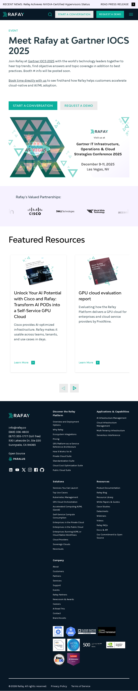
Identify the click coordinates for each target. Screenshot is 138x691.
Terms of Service (80, 686)
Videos (100, 520)
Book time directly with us (28, 81)
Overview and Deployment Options (66, 423)
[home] (13, 14)
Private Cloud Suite (62, 456)
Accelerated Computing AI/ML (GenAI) (67, 508)
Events (56, 590)
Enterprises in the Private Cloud (68, 522)
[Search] (50, 14)
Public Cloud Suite (62, 470)
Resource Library (105, 497)
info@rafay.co (17, 427)
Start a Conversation (74, 14)
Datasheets (102, 511)
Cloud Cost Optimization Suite (68, 465)
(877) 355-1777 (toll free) (25, 436)
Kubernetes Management (65, 497)
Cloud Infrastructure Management (107, 424)
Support (57, 585)
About (56, 566)
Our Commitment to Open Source (109, 536)
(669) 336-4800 (19, 432)
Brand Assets (59, 618)
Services (57, 580)
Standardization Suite (63, 461)
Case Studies (103, 506)
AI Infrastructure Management (111, 418)
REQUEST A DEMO (110, 14)
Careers (57, 604)
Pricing (56, 439)
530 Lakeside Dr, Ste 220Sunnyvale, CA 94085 (25, 442)
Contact (57, 613)
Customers (58, 571)
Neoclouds (58, 549)
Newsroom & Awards (63, 599)
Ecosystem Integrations (65, 434)
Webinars (101, 516)
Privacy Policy (59, 686)
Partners (57, 576)
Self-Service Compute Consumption (64, 516)
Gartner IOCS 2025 (41, 61)
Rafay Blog (102, 492)
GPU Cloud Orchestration (65, 502)
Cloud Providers (60, 539)
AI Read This (59, 608)
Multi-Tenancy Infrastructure (111, 430)
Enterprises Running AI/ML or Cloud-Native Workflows (67, 533)
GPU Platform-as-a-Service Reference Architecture (66, 445)
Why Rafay (58, 429)
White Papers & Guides (108, 502)
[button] (131, 14)
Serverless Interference (108, 435)
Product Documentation (108, 488)
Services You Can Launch (65, 488)
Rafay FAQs (102, 525)
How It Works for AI (62, 451)
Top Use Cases (60, 492)
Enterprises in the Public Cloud (68, 527)
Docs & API (102, 530)
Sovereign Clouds (61, 544)
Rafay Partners (60, 594)
